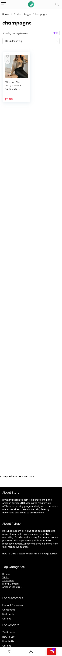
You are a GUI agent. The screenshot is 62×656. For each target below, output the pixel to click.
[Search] (57, 4)
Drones (6, 574)
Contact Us (8, 609)
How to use (8, 636)
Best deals (8, 614)
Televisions (8, 580)
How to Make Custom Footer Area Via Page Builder (29, 553)
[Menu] (4, 4)
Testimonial (8, 632)
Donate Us (8, 641)
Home (5, 14)
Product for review (12, 605)
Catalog (6, 618)
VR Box (5, 577)
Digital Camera (10, 583)
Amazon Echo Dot (11, 587)
